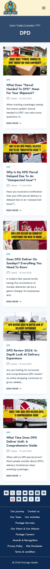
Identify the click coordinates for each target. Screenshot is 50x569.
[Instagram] (18, 492)
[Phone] (31, 499)
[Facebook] (6, 492)
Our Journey (17, 511)
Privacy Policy (15, 546)
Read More (13, 123)
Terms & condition (25, 552)
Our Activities (32, 517)
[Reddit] (18, 499)
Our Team (15, 517)
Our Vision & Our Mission (25, 528)
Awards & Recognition (25, 540)
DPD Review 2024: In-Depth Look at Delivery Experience (22, 354)
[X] (12, 492)
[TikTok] (37, 499)
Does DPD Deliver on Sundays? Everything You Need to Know (23, 263)
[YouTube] (25, 492)
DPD (8, 80)
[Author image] (8, 98)
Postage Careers (25, 534)
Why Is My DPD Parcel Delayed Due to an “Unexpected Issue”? (22, 176)
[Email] (25, 499)
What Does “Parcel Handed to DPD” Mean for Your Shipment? (22, 89)
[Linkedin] (43, 492)
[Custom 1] (12, 499)
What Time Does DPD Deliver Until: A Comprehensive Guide (21, 441)
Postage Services (25, 523)
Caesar (14, 98)
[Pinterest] (31, 492)
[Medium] (37, 492)
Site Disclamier (34, 546)
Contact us (33, 511)
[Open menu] (44, 8)
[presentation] (25, 61)
